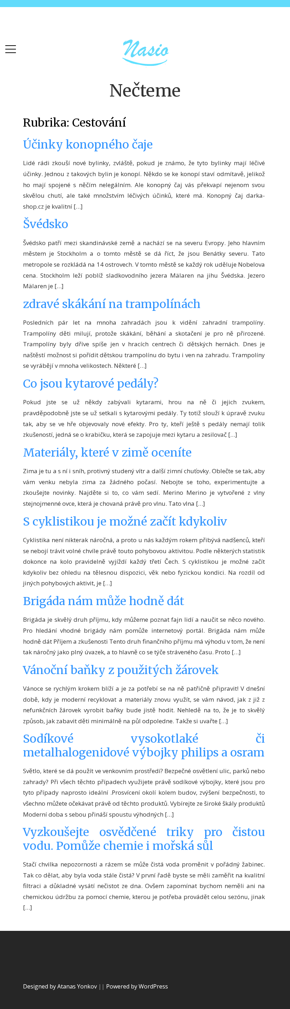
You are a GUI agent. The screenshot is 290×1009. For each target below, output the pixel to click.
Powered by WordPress (137, 986)
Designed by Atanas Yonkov (60, 986)
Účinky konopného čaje (88, 145)
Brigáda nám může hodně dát (103, 601)
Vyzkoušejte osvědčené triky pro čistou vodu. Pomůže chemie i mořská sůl (144, 839)
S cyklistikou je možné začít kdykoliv (125, 522)
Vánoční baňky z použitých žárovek (121, 670)
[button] (10, 47)
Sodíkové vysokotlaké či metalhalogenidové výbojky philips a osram (144, 745)
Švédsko (45, 224)
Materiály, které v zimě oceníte (107, 453)
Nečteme (145, 90)
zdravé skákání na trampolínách (112, 304)
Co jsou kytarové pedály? (90, 384)
